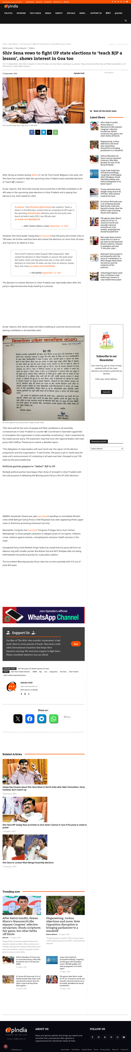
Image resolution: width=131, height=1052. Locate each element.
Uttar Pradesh (73, 672)
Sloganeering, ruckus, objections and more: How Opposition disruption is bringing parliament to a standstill (63, 924)
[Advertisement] (49, 1001)
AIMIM (35, 672)
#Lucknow (19, 207)
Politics (32, 48)
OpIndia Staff (79, 73)
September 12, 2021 (59, 226)
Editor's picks (8, 48)
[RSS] (118, 1)
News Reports (13, 44)
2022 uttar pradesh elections (20, 672)
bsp (40, 672)
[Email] (49, 132)
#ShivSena (34, 207)
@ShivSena (45, 207)
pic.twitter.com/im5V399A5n (42, 266)
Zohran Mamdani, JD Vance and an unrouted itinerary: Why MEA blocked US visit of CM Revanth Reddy (28, 961)
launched (32, 530)
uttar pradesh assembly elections (15, 675)
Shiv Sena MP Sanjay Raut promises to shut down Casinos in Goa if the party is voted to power (45, 826)
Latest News (97, 117)
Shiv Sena (63, 672)
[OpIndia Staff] (11, 687)
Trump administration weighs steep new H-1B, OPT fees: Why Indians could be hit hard (111, 193)
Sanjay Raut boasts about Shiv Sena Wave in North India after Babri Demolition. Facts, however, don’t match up (44, 788)
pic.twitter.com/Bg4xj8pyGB (27, 219)
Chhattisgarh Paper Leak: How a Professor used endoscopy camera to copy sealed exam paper (112, 276)
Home (5, 44)
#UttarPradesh (34, 213)
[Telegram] (43, 132)
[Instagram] (115, 1)
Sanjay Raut (53, 672)
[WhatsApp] (124, 1)
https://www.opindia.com (28, 686)
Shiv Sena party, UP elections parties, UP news (33, 669)
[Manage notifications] (6, 1046)
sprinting (42, 516)
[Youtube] (126, 1)
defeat (34, 175)
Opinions (49, 914)
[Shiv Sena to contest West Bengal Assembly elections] (45, 847)
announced (46, 235)
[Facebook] (112, 1)
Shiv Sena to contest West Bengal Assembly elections (28, 862)
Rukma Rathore (51, 934)
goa (45, 672)
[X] (121, 1)
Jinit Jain (5, 937)
